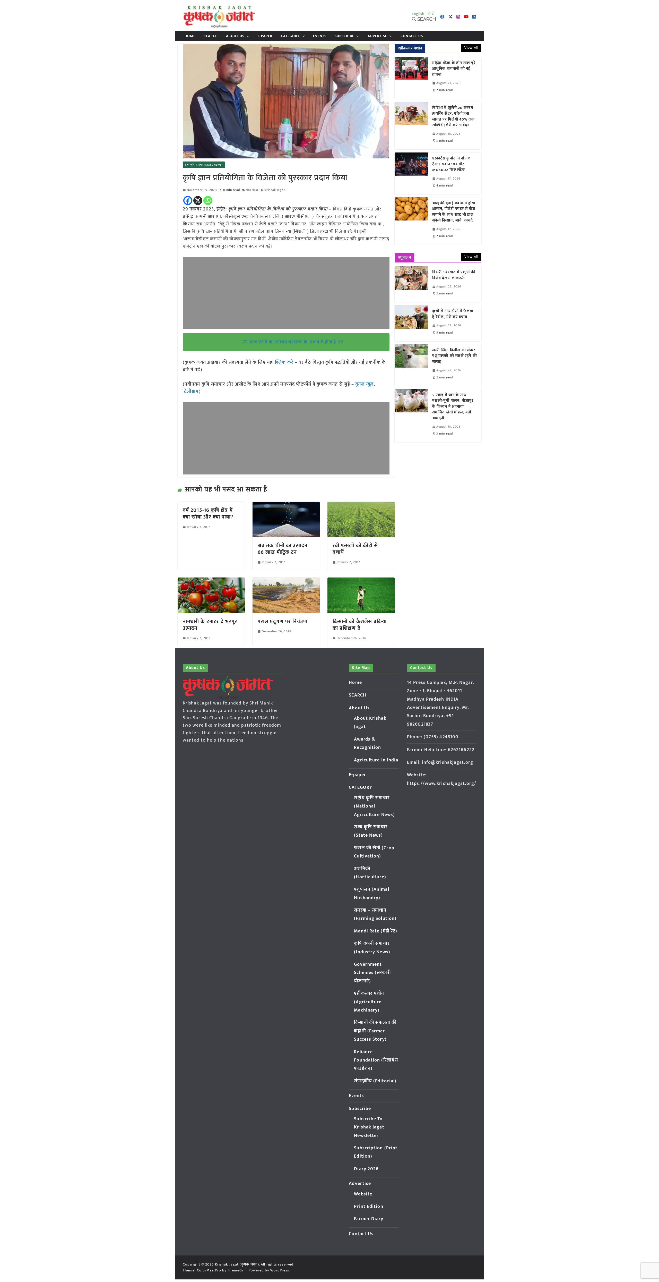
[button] (246, 36)
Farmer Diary (368, 1219)
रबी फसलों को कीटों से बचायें (355, 549)
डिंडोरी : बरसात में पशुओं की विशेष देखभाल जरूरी (453, 275)
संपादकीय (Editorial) (375, 1081)
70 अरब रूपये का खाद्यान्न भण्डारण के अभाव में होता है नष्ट (292, 342)
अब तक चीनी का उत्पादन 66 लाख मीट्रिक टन (283, 549)
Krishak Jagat (274, 190)
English (418, 14)
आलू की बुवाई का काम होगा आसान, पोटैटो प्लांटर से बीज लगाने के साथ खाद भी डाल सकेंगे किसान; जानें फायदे (453, 212)
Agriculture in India (376, 760)
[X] (197, 200)
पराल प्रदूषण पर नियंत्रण (283, 621)
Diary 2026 (366, 1169)
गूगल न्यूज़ (364, 384)
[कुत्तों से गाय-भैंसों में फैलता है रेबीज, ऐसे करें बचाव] (411, 323)
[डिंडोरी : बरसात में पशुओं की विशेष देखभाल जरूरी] (411, 284)
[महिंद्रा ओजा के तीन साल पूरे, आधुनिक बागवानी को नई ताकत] (411, 78)
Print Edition (368, 1206)
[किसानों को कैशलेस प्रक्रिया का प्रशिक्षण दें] (361, 581)
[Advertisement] (286, 293)
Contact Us (412, 36)
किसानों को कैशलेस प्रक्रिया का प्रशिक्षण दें (360, 625)
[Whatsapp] (207, 200)
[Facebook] (187, 200)
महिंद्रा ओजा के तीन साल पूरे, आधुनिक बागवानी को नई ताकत (454, 69)
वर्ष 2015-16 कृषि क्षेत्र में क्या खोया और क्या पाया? (208, 513)
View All (471, 47)
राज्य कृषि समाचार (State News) (204, 165)
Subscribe (344, 36)
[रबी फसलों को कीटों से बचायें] (361, 505)
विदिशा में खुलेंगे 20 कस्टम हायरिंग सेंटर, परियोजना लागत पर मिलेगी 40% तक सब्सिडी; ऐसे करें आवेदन (453, 116)
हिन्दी (431, 14)
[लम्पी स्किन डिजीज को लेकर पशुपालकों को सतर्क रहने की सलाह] (411, 365)
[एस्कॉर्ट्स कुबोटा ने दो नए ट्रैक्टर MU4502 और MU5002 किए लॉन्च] (411, 173)
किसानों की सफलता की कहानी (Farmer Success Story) (375, 1031)
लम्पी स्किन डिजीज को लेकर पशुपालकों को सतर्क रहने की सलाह (454, 356)
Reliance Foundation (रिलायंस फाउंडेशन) (376, 1060)
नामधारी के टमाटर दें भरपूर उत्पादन (210, 625)
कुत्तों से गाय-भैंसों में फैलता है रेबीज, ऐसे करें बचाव (453, 314)
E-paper (265, 36)
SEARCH (211, 36)
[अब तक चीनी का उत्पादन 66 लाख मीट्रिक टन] (286, 505)
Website (363, 1194)
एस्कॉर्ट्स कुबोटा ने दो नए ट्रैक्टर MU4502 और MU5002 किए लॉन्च (451, 164)
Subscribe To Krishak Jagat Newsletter (369, 1127)
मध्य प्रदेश (252, 190)
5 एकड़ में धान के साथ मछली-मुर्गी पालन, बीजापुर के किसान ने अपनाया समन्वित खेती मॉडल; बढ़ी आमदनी (453, 406)
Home (190, 36)
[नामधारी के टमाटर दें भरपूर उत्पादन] (211, 581)
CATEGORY (290, 36)
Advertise (377, 36)
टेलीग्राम (191, 391)
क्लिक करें (284, 362)
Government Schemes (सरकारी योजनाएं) (372, 973)
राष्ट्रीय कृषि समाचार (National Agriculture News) (374, 806)
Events (319, 36)
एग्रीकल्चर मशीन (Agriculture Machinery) (369, 1002)
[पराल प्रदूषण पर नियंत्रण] (286, 581)
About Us (235, 36)
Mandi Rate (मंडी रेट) (375, 931)
